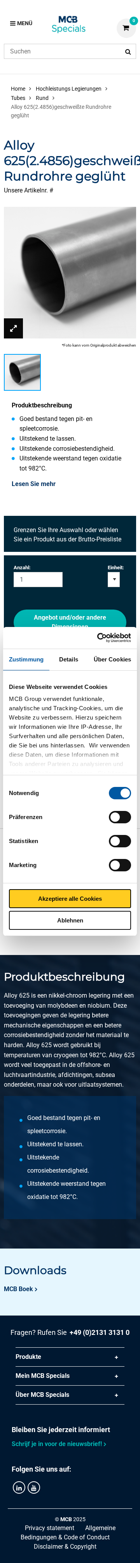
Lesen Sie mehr (34, 484)
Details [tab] (68, 659)
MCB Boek (18, 1289)
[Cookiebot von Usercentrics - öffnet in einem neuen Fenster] (98, 638)
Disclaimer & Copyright (65, 1546)
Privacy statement (49, 1528)
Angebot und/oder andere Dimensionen (70, 622)
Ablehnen (70, 920)
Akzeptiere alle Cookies (70, 898)
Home (18, 89)
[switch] (120, 817)
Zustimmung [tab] (26, 659)
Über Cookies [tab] (112, 659)
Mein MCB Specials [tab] (43, 1375)
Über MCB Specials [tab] (42, 1394)
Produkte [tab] (28, 1356)
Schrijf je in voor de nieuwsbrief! (57, 1444)
